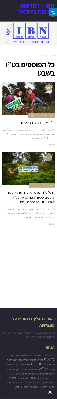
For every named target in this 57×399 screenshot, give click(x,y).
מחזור (32, 370)
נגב (41, 374)
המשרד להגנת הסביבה (21, 360)
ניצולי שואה (30, 373)
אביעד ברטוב (36, 115)
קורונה (41, 382)
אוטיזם (52, 355)
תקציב (34, 387)
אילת (42, 355)
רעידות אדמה (17, 383)
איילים (47, 355)
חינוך (17, 364)
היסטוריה (40, 360)
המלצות (33, 360)
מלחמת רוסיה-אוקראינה (21, 370)
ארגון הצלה (28, 355)
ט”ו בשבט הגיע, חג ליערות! (37, 122)
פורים (31, 378)
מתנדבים (46, 374)
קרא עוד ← (51, 145)
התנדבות (38, 363)
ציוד (18, 378)
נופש (38, 374)
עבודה (10, 373)
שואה (39, 387)
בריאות (49, 359)
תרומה (19, 386)
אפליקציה (36, 355)
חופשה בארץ (25, 364)
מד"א (44, 368)
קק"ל (26, 382)
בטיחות (11, 355)
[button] (53, 12)
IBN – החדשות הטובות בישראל (37, 9)
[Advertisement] (28, 271)
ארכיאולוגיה (19, 355)
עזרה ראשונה (48, 378)
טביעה (7, 364)
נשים (22, 374)
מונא (37, 370)
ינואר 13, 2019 (47, 115)
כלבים (52, 370)
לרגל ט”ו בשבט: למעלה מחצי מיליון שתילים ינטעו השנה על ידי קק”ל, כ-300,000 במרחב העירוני (31, 197)
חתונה (12, 364)
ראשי (53, 55)
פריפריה (24, 378)
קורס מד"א (34, 383)
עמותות (38, 378)
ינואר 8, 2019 (47, 185)
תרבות (27, 387)
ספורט (16, 373)
